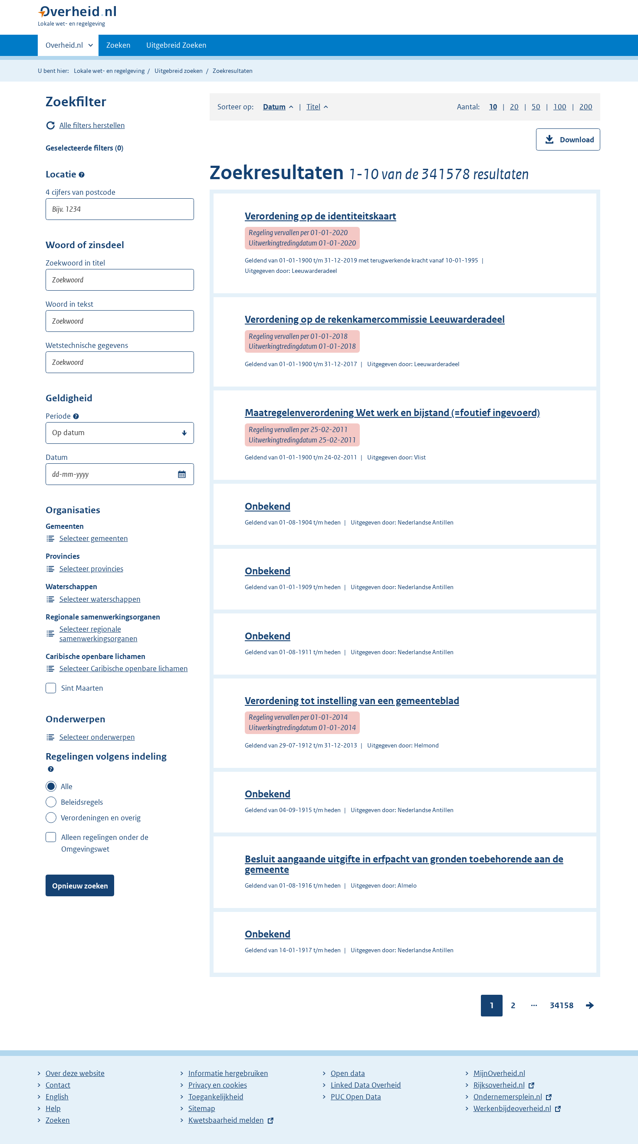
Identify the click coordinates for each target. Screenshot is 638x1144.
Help (53, 1108)
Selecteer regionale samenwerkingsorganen (98, 633)
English (57, 1096)
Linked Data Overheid (366, 1085)
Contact (58, 1085)
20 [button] (514, 106)
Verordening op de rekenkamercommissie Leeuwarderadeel (375, 319)
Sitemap (201, 1108)
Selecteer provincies (91, 569)
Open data (348, 1073)
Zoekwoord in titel (75, 263)
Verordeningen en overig (101, 818)
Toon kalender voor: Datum (181, 474)
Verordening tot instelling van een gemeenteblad (352, 701)
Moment (76, 416)
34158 (562, 1007)
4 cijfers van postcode (80, 192)
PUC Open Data (356, 1096)
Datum (57, 457)
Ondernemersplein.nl (508, 1096)
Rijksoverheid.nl (499, 1085)
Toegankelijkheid (215, 1096)
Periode (58, 416)
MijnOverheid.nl (499, 1073)
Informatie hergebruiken (228, 1073)
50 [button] (536, 106)
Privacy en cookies (217, 1085)
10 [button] (493, 106)
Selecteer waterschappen (100, 599)
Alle (66, 786)
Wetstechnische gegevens (87, 345)
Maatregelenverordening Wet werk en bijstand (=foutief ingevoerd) (392, 413)
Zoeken (118, 45)
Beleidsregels (82, 802)
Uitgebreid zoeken (179, 71)
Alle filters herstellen (92, 125)
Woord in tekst (69, 304)
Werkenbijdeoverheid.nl (512, 1108)
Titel (317, 106)
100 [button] (559, 106)
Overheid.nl (64, 48)
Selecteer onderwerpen (97, 737)
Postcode (82, 174)
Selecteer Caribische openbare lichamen (123, 668)
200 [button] (585, 106)
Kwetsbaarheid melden (226, 1120)
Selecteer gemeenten (93, 538)
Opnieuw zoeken (80, 886)
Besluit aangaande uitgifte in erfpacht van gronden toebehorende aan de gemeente (404, 864)
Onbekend (267, 506)
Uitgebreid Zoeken (176, 45)
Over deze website (75, 1073)
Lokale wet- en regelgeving (109, 71)
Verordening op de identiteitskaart (320, 216)
